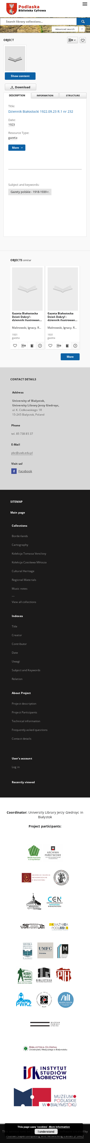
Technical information (26, 721)
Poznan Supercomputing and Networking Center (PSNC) (45, 1136)
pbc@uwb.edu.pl (22, 453)
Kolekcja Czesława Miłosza (29, 562)
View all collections (24, 602)
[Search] (83, 21)
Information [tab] (45, 95)
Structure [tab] (73, 95)
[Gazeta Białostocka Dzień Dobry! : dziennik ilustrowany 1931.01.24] (27, 289)
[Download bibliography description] (23, 346)
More (70, 357)
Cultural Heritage (23, 571)
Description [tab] (17, 95)
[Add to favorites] (83, 40)
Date (15, 653)
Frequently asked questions (30, 730)
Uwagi (16, 661)
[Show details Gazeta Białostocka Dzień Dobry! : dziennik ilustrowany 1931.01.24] (39, 346)
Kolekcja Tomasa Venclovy (29, 553)
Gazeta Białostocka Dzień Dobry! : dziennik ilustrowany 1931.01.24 (26, 316)
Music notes (19, 589)
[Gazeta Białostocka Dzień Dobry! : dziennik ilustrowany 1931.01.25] (63, 289)
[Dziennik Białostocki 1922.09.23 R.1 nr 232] (15, 58)
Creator (17, 635)
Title (15, 626)
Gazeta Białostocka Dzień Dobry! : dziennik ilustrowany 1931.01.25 (62, 316)
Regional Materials (24, 580)
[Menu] (85, 3)
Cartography (20, 545)
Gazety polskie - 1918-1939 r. (30, 192)
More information (59, 1126)
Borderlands (20, 536)
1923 (11, 125)
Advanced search (65, 29)
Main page (17, 512)
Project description (24, 704)
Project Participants (24, 712)
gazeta (12, 138)
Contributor (19, 644)
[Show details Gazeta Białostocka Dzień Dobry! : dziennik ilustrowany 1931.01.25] (75, 346)
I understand (46, 1131)
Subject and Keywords (26, 670)
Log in (16, 767)
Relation (17, 679)
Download (22, 87)
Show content (20, 76)
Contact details (21, 739)
